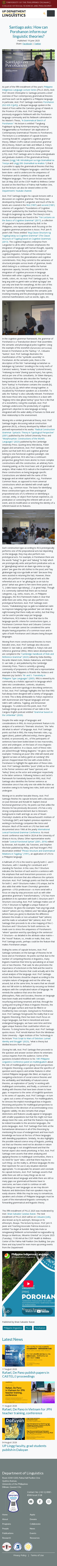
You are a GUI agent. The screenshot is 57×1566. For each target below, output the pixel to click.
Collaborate (35, 1524)
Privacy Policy (19, 1555)
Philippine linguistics (13, 1327)
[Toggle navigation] (51, 13)
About (5, 1519)
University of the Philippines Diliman (27, 2)
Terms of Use (37, 1555)
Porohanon (40, 1327)
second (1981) (48, 205)
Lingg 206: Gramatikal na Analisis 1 (30, 163)
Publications (7, 1533)
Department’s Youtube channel (16, 190)
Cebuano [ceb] (43, 1216)
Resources (35, 1538)
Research (6, 1538)
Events (33, 1533)
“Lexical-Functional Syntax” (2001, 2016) (28, 841)
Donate (33, 1519)
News (32, 1528)
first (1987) (31, 205)
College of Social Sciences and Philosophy (27, 6)
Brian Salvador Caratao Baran (21, 1213)
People (5, 1528)
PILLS (28, 1327)
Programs (6, 1524)
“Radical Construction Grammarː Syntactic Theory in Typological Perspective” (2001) (28, 432)
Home (5, 1514)
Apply (32, 1514)
